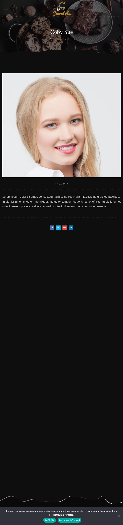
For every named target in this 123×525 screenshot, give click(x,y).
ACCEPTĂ (50, 520)
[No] (119, 515)
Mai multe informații (69, 520)
